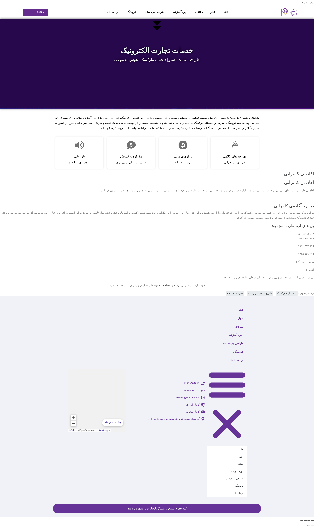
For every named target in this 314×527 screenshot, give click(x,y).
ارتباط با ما (112, 12)
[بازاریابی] (79, 145)
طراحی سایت (235, 293)
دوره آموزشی (179, 12)
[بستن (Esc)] (301, 520)
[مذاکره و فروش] (131, 145)
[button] (227, 404)
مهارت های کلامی (235, 156)
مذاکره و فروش (131, 156)
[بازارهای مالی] (183, 145)
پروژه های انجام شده (171, 285)
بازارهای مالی (183, 156)
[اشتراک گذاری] (305, 520)
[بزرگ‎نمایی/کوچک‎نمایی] (312, 520)
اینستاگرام (300, 262)
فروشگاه (131, 12)
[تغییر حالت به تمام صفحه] (308, 520)
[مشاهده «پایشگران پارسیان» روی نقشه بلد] (97, 400)
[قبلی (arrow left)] (312, 525)
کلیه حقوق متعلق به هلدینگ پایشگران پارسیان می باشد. (157, 508)
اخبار (213, 12)
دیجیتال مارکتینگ (286, 293)
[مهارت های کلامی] (234, 145)
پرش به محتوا (306, 2)
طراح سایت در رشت (260, 293)
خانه (226, 12)
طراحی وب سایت (154, 12)
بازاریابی (79, 156)
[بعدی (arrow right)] (308, 525)
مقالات (199, 12)
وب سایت (132, 190)
